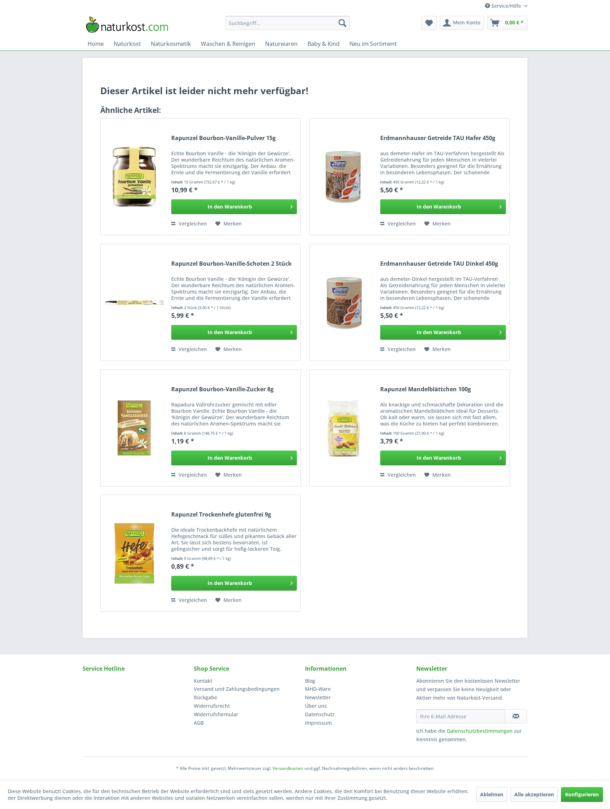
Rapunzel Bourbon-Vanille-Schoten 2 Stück (231, 263)
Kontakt (203, 680)
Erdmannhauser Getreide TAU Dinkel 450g (439, 263)
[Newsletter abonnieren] (516, 716)
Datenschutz (320, 714)
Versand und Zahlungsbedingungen (237, 689)
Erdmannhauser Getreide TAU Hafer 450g (437, 138)
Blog (310, 680)
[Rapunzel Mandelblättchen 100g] (343, 428)
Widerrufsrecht (212, 705)
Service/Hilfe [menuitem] (506, 5)
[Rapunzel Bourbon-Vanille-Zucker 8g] (134, 428)
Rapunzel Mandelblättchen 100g (425, 389)
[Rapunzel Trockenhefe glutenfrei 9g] (134, 553)
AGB (199, 722)
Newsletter (318, 697)
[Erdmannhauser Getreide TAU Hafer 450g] (343, 177)
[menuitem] (287, 23)
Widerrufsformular (216, 714)
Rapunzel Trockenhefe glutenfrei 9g (221, 514)
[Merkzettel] (429, 23)
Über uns (316, 705)
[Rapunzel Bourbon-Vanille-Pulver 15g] (134, 177)
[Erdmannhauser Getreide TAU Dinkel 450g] (343, 302)
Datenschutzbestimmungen (480, 731)
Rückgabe (205, 697)
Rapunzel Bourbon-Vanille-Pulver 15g (223, 138)
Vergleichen (192, 223)
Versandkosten (288, 768)
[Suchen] (342, 23)
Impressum (318, 722)
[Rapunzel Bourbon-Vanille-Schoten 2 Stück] (134, 302)
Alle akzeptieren (534, 794)
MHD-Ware (318, 689)
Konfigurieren (582, 794)
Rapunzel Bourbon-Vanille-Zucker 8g (222, 389)
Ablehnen (491, 794)
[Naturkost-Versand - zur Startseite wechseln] (127, 25)
